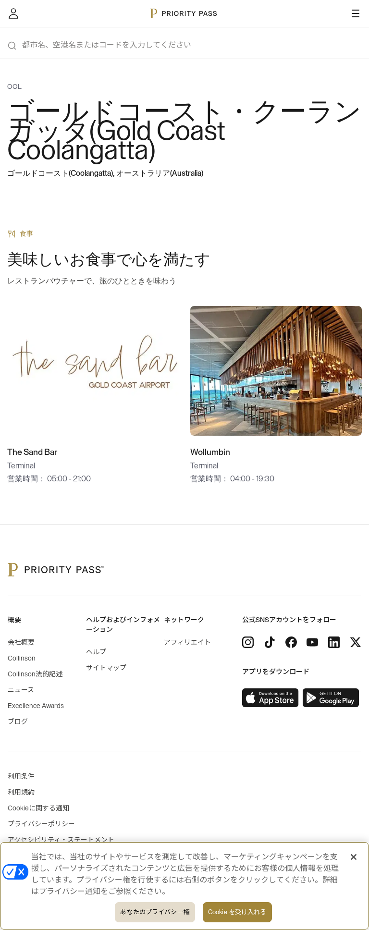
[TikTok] (269, 642)
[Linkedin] (334, 642)
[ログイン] (13, 13)
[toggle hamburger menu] (355, 13)
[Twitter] (355, 642)
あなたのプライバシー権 (154, 912)
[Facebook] (291, 642)
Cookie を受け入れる (237, 912)
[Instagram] (248, 642)
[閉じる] (353, 857)
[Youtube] (312, 642)
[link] (270, 698)
